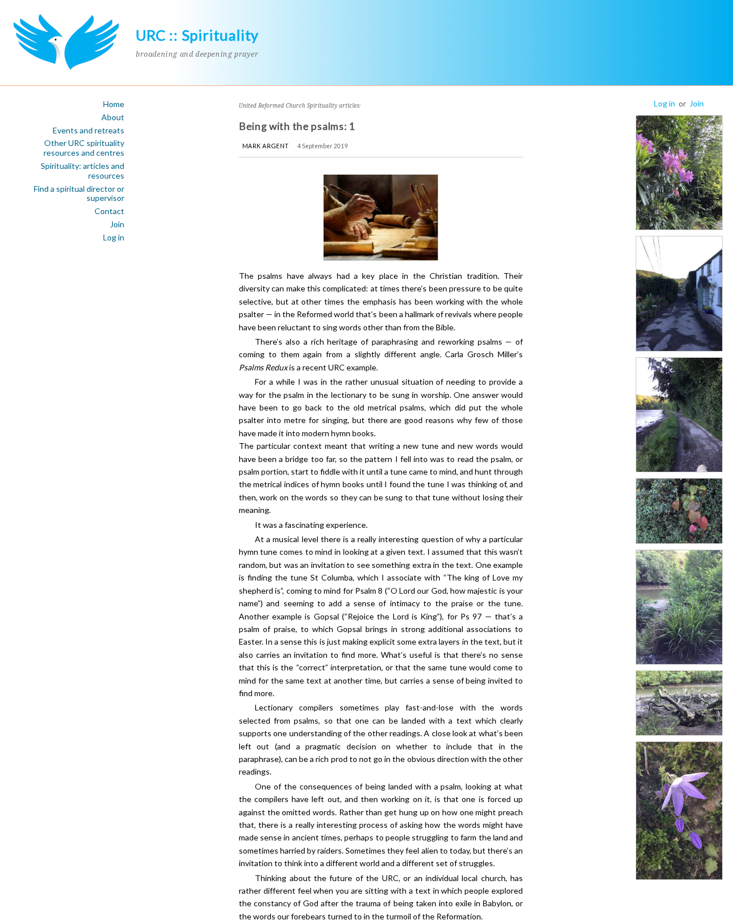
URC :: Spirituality (197, 35)
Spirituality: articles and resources (82, 170)
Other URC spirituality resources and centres (84, 148)
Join (117, 224)
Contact (109, 211)
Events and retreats (88, 130)
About (112, 117)
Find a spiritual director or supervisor (79, 193)
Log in (113, 237)
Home (113, 104)
